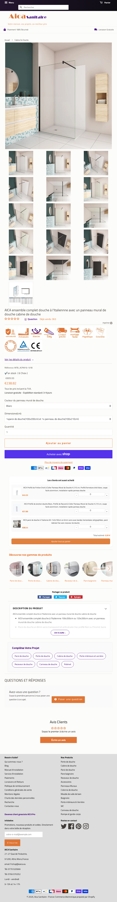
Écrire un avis (58, 740)
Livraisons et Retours (14, 781)
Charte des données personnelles (20, 798)
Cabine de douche (68, 765)
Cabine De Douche (21, 40)
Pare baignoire (67, 773)
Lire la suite (60, 632)
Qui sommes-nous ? (14, 761)
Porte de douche (68, 761)
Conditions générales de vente (18, 789)
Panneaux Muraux (69, 785)
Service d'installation (14, 773)
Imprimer (106, 322)
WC (62, 806)
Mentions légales (12, 794)
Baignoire (65, 798)
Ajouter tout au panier (60, 541)
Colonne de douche (69, 789)
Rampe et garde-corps (71, 814)
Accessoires (66, 781)
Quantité (9, 426)
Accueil (7, 40)
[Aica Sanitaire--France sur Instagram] (86, 828)
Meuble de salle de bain (71, 794)
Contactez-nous (12, 806)
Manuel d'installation (14, 769)
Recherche (9, 802)
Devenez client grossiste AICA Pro (20, 814)
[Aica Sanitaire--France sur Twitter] (64, 828)
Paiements (9, 777)
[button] (12, 319)
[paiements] (60, 468)
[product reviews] (12, 319)
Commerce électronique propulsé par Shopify (75, 896)
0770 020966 (14, 869)
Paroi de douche (68, 769)
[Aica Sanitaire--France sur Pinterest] (79, 828)
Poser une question (69, 699)
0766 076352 (14, 874)
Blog (7, 765)
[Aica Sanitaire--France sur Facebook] (71, 828)
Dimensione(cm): (13, 413)
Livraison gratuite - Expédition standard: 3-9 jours (28, 392)
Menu (11, 2)
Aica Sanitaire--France (44, 896)
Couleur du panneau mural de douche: (24, 400)
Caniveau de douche (69, 810)
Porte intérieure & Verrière (72, 802)
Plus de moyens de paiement (59, 462)
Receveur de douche (70, 777)
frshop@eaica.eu (18, 864)
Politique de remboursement (17, 785)
